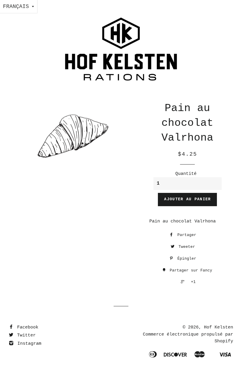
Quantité (186, 173)
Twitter (25, 335)
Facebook (26, 327)
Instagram (28, 343)
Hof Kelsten (218, 327)
